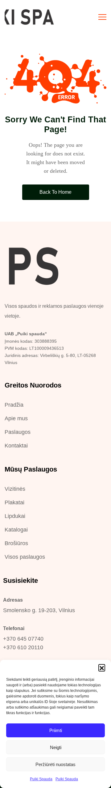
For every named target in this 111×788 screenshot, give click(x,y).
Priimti (55, 730)
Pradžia (14, 405)
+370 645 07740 (23, 639)
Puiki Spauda (41, 779)
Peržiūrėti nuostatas (55, 764)
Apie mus (16, 418)
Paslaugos (18, 432)
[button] (102, 667)
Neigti (55, 747)
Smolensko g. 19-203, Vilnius (39, 610)
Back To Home (55, 192)
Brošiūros (16, 543)
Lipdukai (15, 516)
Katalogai (16, 530)
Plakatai (14, 502)
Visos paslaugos (25, 557)
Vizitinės (15, 489)
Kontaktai (16, 446)
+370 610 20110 (23, 647)
